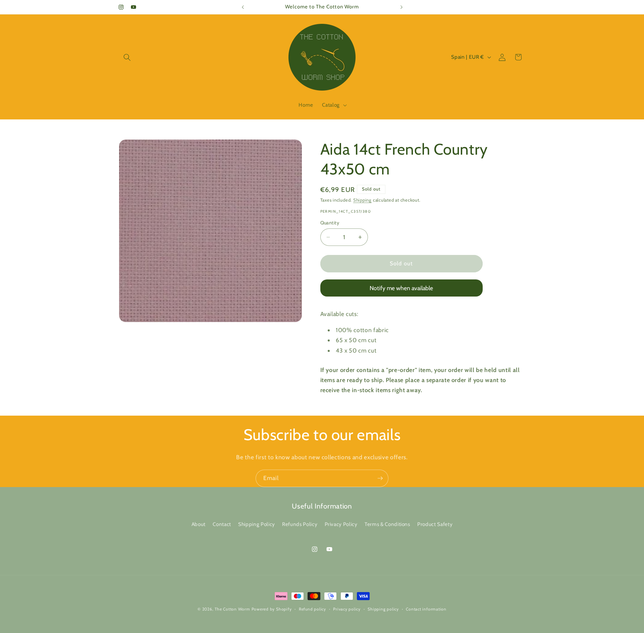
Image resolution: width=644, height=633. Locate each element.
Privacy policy (347, 609)
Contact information (426, 609)
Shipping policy (383, 609)
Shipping (362, 200)
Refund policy (312, 609)
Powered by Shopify (272, 609)
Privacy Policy (341, 524)
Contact (222, 524)
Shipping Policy (256, 524)
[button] (127, 57)
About (199, 524)
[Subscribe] (380, 478)
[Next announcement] (401, 7)
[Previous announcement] (242, 7)
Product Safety (434, 524)
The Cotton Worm (232, 609)
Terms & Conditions (387, 524)
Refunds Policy (299, 524)
